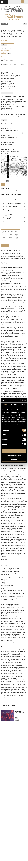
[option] (14, 166)
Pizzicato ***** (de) (5, 135)
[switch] (24, 435)
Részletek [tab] (14, 404)
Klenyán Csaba (4, 52)
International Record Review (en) (17, 126)
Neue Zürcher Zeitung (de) (13, 137)
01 (3, 184)
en (22, 5)
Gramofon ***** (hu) (13, 149)
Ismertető (5, 245)
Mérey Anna (4, 55)
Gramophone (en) (15, 123)
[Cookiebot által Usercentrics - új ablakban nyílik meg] (20, 400)
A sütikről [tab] (22, 404)
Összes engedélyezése (14, 450)
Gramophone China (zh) (6, 144)
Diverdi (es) (11, 142)
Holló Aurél (3, 53)
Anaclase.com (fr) (14, 130)
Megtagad (14, 459)
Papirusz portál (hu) (13, 153)
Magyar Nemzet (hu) (15, 151)
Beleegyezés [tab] (5, 404)
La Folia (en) (12, 128)
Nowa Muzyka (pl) (13, 140)
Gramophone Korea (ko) (6, 146)
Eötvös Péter (4, 40)
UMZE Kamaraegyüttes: (6, 50)
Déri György (4, 56)
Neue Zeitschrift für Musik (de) (16, 133)
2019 (16, 717)
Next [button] (24, 166)
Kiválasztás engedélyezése (14, 455)
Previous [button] (4, 166)
